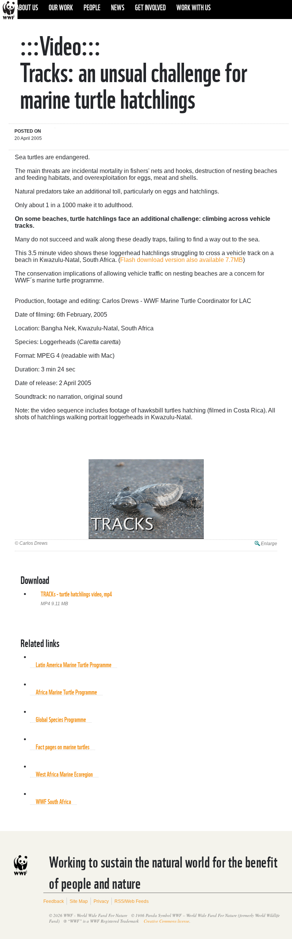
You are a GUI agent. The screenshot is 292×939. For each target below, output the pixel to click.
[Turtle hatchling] (146, 499)
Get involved (150, 7)
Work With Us (193, 7)
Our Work (61, 7)
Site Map (79, 901)
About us (27, 7)
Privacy (101, 901)
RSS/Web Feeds (131, 901)
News (117, 7)
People (92, 7)
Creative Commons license (166, 921)
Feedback (53, 901)
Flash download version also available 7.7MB (181, 260)
